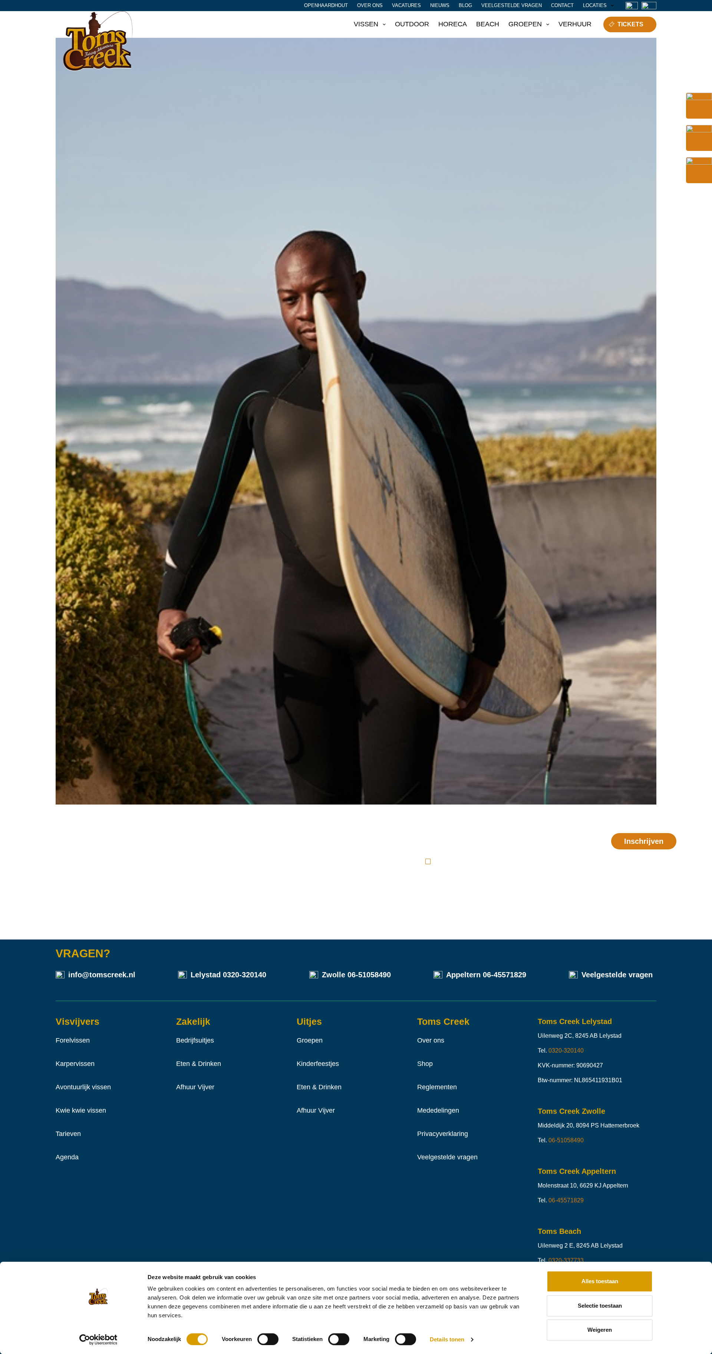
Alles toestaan (599, 1281)
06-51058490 (369, 975)
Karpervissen (75, 1063)
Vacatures (406, 5)
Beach (487, 24)
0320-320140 (244, 975)
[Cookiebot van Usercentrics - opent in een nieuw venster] (98, 1339)
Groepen (525, 24)
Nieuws (439, 5)
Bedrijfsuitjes (195, 1040)
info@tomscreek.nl (101, 975)
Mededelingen (438, 1110)
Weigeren (599, 1330)
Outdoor (412, 24)
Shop (425, 1063)
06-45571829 (504, 975)
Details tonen (447, 1339)
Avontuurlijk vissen (83, 1087)
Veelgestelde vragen (511, 5)
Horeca (452, 24)
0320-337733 (566, 1260)
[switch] (267, 1339)
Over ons (370, 5)
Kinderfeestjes (318, 1063)
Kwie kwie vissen (81, 1110)
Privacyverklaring (442, 1133)
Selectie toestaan (600, 1305)
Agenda (67, 1157)
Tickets (630, 24)
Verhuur (574, 24)
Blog (465, 5)
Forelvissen (73, 1040)
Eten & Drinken (198, 1063)
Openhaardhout (326, 5)
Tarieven (68, 1133)
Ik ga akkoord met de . (494, 861)
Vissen (366, 24)
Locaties (595, 5)
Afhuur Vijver (195, 1087)
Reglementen (437, 1087)
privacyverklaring (509, 861)
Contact (562, 5)
